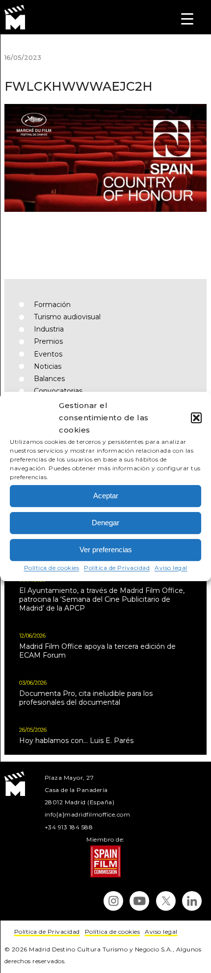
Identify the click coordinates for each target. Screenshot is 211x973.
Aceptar (105, 495)
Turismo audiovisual (67, 316)
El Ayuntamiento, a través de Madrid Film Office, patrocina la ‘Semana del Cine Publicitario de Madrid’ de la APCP (102, 599)
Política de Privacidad (117, 567)
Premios (48, 341)
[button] (196, 418)
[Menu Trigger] (187, 18)
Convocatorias (58, 390)
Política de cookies (51, 567)
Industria (49, 329)
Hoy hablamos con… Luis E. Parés (76, 740)
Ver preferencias (105, 549)
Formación (52, 304)
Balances (49, 378)
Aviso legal (171, 567)
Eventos (48, 354)
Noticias (47, 366)
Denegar (105, 522)
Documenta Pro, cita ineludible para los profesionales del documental (86, 698)
